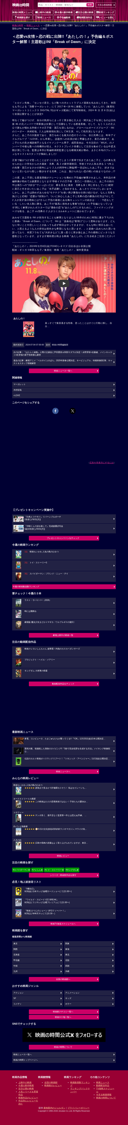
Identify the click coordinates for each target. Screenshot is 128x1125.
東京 (15, 944)
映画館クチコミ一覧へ (63, 1011)
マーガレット (19, 384)
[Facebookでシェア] (55, 411)
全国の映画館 (50, 1082)
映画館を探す (23, 17)
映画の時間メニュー (22, 12)
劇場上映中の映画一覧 (63, 635)
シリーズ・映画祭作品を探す (63, 875)
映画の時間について (63, 1047)
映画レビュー (63, 856)
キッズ (68, 998)
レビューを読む (106, 17)
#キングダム (71, 870)
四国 (67, 966)
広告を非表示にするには (102, 462)
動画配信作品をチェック (63, 684)
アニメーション (72, 993)
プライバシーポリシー (78, 1108)
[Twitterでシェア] (72, 411)
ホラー (68, 1004)
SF (14, 998)
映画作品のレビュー (28, 1097)
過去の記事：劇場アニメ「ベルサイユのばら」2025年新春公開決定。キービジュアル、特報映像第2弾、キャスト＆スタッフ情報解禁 (62, 361)
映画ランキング (106, 12)
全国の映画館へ (63, 979)
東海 (67, 949)
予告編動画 (64, 17)
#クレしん (36, 870)
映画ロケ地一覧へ (63, 1017)
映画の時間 (17, 25)
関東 (67, 944)
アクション (18, 993)
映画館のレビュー (53, 1085)
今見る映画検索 (105, 5)
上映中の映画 (44, 12)
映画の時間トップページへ (25, 1060)
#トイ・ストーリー (53, 870)
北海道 (16, 955)
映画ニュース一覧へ (63, 371)
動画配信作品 (85, 17)
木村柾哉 (17, 390)
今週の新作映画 (65, 12)
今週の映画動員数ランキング (26, 586)
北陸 (67, 960)
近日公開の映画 (85, 12)
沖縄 (67, 971)
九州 (15, 971)
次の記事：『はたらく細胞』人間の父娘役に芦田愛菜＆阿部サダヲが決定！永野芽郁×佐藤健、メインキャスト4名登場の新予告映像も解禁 (62, 353)
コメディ (17, 1004)
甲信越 (16, 960)
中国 (15, 966)
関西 (15, 949)
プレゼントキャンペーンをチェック (63, 538)
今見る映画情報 (103, 1094)
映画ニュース (44, 17)
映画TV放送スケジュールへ (63, 924)
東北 (67, 955)
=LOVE (16, 395)
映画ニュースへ (63, 771)
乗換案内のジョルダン (54, 1108)
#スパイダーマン (20, 870)
